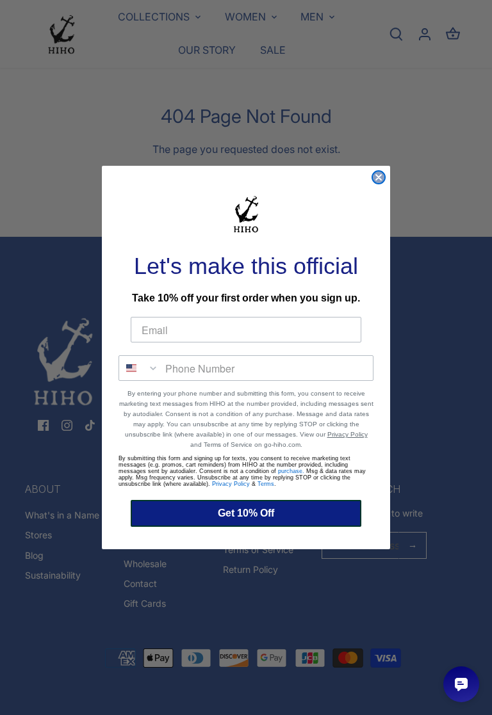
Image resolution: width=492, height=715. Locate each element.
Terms (266, 484)
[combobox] (139, 368)
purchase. (291, 471)
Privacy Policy (347, 434)
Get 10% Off (246, 513)
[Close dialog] (378, 177)
